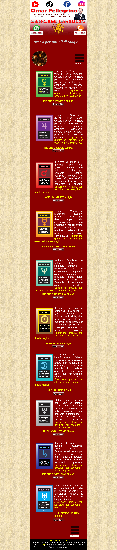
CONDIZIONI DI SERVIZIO (58, 541)
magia (43, 544)
